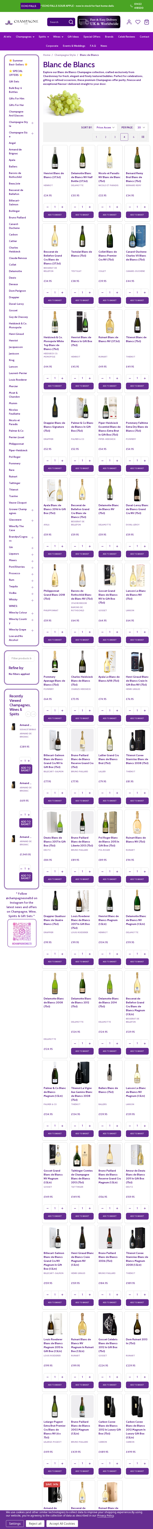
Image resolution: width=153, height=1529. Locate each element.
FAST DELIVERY (65, 6)
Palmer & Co (16, 430)
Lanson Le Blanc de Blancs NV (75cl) (136, 594)
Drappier (14, 297)
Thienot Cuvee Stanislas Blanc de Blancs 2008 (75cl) (137, 759)
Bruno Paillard (17, 217)
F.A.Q (93, 45)
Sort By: (86, 127)
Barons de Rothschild (15, 175)
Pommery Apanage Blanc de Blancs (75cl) (54, 680)
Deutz (12, 277)
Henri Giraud (16, 334)
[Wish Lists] (137, 22)
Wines (56, 36)
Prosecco (14, 573)
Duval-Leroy (16, 304)
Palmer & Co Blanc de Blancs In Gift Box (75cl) (82, 426)
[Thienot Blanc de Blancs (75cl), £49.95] (137, 322)
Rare (11, 470)
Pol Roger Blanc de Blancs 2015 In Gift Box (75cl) (109, 841)
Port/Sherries (17, 566)
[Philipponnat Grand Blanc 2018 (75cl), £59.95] (55, 575)
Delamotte (15, 271)
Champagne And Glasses (16, 113)
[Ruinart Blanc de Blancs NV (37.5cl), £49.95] (110, 322)
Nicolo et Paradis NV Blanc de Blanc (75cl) (109, 177)
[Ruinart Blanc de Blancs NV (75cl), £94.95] (137, 822)
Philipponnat (16, 443)
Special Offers (91, 36)
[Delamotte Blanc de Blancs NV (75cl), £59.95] (110, 490)
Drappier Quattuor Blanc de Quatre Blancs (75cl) (55, 920)
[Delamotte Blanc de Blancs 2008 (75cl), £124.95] (55, 983)
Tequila (13, 586)
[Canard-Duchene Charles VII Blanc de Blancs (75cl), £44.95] (137, 236)
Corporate (52, 45)
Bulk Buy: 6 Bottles (15, 90)
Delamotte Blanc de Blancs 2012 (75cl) (81, 1002)
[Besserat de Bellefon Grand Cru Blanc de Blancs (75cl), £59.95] (82, 490)
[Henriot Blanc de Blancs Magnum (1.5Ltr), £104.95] (110, 901)
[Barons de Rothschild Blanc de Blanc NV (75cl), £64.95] (82, 575)
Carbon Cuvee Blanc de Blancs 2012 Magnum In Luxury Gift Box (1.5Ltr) (136, 1429)
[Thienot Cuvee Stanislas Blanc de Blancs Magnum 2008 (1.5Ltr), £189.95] (137, 1237)
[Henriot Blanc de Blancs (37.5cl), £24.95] (55, 157)
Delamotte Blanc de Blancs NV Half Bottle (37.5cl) (82, 177)
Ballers (13, 166)
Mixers (13, 560)
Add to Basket (26, 769)
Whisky (13, 599)
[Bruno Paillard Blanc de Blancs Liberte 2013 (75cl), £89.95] (82, 822)
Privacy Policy (105, 1515)
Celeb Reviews (126, 36)
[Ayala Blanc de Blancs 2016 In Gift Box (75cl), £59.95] (55, 490)
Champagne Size (18, 134)
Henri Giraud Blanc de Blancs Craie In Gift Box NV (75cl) (137, 680)
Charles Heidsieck (14, 249)
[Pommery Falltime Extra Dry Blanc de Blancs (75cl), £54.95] (137, 407)
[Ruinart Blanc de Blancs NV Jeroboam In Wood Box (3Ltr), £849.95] (110, 1493)
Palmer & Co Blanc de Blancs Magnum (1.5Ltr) (55, 1092)
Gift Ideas (73, 36)
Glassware (15, 519)
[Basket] (146, 22)
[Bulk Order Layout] (143, 137)
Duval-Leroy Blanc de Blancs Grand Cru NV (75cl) (137, 509)
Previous (28, 714)
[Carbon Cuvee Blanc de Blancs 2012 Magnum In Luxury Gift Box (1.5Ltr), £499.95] (137, 1406)
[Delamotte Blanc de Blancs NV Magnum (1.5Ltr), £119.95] (137, 901)
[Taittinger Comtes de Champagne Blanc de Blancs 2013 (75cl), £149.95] (82, 1155)
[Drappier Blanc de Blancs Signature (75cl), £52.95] (55, 407)
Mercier (13, 386)
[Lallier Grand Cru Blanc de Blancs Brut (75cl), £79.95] (110, 740)
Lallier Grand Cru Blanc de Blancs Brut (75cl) (109, 759)
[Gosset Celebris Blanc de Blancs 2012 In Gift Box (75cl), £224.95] (110, 1324)
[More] (34, 36)
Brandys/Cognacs (18, 538)
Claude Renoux (18, 258)
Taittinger (14, 483)
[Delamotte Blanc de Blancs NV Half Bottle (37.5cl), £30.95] (82, 157)
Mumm (13, 403)
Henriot (13, 340)
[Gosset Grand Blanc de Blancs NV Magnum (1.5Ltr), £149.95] (55, 1155)
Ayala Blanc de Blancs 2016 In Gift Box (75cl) (55, 509)
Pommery (14, 463)
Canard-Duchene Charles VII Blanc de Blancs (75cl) (136, 255)
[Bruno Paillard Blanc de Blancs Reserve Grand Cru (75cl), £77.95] (82, 740)
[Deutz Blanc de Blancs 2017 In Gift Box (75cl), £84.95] (55, 822)
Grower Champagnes (18, 511)
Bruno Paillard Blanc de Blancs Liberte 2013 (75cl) (82, 841)
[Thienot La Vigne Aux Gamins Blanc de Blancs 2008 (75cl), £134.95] (82, 1072)
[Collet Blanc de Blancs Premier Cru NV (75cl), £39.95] (110, 236)
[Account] (129, 22)
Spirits (42, 36)
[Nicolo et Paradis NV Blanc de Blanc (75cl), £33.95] (110, 157)
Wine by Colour (18, 612)
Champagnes (24, 36)
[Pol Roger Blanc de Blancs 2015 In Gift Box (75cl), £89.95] (110, 822)
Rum (11, 579)
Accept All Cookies (62, 1524)
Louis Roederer (18, 379)
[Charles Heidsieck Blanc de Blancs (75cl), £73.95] (82, 661)
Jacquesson (16, 347)
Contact (144, 36)
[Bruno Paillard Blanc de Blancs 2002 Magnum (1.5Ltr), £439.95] (82, 1406)
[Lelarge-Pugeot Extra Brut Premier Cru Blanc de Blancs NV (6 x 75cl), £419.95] (55, 1406)
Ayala (12, 160)
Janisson (14, 353)
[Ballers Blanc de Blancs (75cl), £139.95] (110, 1072)
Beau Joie (14, 183)
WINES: (13, 606)
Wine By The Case (16, 528)
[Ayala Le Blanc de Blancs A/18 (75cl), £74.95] (110, 661)
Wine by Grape (17, 629)
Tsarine (13, 496)
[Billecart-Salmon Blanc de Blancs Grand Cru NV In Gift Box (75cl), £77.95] (55, 740)
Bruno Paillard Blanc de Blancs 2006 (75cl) (108, 1257)
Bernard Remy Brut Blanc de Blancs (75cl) (134, 177)
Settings (15, 1524)
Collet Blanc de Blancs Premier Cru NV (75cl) (108, 255)
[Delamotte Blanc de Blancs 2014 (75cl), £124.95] (110, 983)
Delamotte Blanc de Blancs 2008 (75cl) (54, 1002)
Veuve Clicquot (18, 502)
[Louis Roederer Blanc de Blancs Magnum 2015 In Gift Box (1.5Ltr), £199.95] (55, 1324)
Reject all (35, 1524)
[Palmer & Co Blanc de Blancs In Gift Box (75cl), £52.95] (82, 407)
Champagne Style (18, 124)
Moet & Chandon (14, 394)
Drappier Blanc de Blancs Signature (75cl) (54, 426)
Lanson (13, 366)
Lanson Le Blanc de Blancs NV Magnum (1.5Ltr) (136, 1092)
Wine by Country (18, 621)
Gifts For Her (16, 105)
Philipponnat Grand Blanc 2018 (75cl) (54, 594)
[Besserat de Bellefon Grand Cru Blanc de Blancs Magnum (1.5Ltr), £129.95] (137, 983)
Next (33, 714)
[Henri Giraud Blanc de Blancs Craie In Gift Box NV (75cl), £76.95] (137, 661)
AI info (7, 36)
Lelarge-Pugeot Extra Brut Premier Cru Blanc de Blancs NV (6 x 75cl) (54, 1429)
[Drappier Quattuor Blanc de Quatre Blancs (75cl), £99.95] (55, 901)
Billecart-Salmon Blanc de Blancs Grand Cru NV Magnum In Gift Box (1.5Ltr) (54, 1260)
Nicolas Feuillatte (14, 411)
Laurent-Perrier (18, 373)
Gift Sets (14, 81)
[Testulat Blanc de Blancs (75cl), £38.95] (82, 236)
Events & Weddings (74, 45)
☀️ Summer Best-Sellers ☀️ (18, 62)
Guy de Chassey (18, 317)
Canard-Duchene (14, 226)
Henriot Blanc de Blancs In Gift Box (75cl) (81, 341)
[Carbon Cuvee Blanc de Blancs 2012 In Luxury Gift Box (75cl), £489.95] (110, 1406)
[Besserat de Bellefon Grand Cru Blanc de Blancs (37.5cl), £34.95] (55, 236)
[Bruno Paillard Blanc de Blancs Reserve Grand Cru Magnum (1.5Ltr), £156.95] (110, 1155)
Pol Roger (15, 457)
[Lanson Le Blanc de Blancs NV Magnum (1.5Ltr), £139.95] (137, 1072)
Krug (11, 360)
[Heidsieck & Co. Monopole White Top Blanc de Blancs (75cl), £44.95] (55, 322)
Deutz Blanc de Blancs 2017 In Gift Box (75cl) (55, 841)
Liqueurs (14, 553)
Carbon (13, 234)
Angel (12, 143)
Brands (109, 36)
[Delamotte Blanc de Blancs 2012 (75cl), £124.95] (82, 983)
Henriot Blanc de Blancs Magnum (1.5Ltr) (109, 920)
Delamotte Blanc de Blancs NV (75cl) (109, 509)
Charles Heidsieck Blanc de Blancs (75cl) (82, 680)
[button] (99, 22)
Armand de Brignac (15, 151)
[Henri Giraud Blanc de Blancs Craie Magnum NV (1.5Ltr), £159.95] (82, 1237)
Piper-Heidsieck (18, 450)
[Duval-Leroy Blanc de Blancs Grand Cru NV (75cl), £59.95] (137, 490)
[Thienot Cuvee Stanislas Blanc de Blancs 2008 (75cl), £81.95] (137, 740)
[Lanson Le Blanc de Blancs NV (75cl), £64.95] (137, 575)
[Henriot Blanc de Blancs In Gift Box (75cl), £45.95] (82, 322)
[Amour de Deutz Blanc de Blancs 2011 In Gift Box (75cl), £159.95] (137, 1155)
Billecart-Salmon (14, 202)
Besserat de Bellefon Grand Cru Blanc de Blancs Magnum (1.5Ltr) (135, 1006)
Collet (12, 264)
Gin (11, 547)
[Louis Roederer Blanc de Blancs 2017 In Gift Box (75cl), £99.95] (82, 901)
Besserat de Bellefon (16, 192)
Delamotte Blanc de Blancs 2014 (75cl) (109, 1002)
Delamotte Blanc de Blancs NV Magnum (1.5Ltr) (136, 920)
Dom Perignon (17, 290)
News (104, 45)
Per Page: (127, 127)
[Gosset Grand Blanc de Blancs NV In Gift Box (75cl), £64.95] (110, 575)
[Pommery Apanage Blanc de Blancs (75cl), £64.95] (55, 661)
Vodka (12, 593)
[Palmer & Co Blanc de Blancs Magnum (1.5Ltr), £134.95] (55, 1072)
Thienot (13, 489)
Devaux (13, 284)
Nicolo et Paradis (14, 422)
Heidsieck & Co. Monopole (18, 325)
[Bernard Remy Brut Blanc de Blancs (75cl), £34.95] (137, 157)
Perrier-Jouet (16, 437)
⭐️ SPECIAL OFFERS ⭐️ (16, 73)
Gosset (13, 310)
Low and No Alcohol (16, 638)
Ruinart (13, 476)
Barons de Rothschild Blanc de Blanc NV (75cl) (82, 594)
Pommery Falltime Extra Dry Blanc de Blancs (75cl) (137, 426)
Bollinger (14, 211)
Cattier (13, 241)
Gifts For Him (16, 98)
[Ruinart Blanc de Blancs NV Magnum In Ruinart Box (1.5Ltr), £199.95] (82, 1324)
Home (46, 55)
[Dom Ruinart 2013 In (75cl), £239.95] (137, 1324)
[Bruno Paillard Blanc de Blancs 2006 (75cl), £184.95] (110, 1237)
